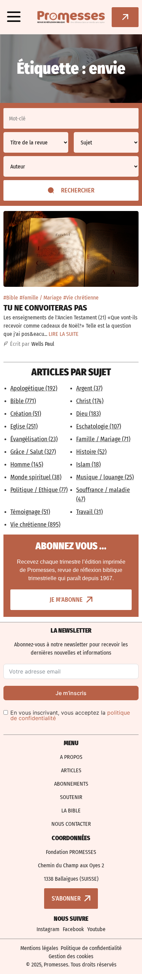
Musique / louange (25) (105, 477)
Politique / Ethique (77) (39, 490)
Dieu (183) (88, 414)
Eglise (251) (24, 426)
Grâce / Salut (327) (33, 452)
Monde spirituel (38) (35, 477)
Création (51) (25, 414)
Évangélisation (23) (34, 439)
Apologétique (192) (33, 388)
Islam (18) (88, 464)
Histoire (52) (91, 452)
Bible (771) (23, 401)
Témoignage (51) (30, 512)
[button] (13, 17)
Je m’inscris (71, 693)
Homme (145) (26, 464)
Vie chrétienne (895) (35, 524)
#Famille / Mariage (41, 297)
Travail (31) (89, 512)
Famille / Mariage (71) (103, 439)
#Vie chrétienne (81, 297)
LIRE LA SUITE (64, 334)
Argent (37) (89, 388)
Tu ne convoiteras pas (45, 308)
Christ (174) (89, 401)
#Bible (10, 297)
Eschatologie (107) (98, 426)
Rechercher (77, 190)
